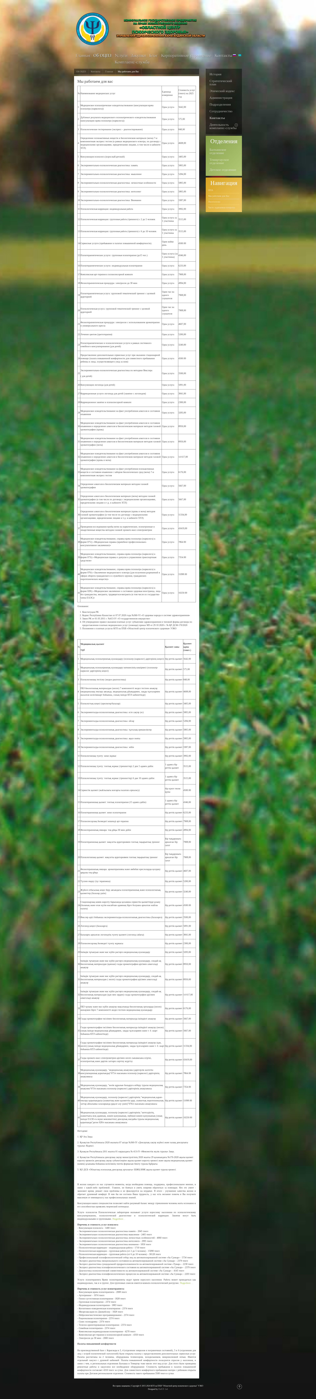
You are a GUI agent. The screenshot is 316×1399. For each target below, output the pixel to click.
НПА (210, 190)
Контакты (95, 71)
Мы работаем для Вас (218, 196)
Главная (109, 71)
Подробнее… (118, 1219)
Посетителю (214, 202)
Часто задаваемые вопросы (221, 207)
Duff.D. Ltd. (163, 1389)
